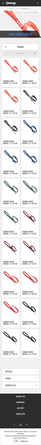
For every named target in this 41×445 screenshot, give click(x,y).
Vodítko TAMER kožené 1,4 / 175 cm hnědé (29, 233)
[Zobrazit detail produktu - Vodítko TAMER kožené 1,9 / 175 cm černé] (30, 97)
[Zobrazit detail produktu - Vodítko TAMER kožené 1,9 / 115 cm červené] (11, 97)
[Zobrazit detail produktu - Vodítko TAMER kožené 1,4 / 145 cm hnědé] (11, 247)
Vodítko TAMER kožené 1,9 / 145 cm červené (29, 83)
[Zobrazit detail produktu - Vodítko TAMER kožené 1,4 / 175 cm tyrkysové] (30, 127)
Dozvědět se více (24, 441)
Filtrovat (20, 47)
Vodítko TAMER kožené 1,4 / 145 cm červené (29, 293)
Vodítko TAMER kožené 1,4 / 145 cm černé (10, 354)
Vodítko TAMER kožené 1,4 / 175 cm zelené (10, 203)
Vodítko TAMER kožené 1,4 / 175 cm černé (29, 324)
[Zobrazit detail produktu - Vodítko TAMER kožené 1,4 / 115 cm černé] (30, 338)
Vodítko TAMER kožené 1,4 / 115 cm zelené (10, 233)
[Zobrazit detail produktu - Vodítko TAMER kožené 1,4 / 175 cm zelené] (11, 187)
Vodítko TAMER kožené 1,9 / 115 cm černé (10, 143)
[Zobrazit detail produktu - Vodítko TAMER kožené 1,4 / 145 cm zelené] (30, 187)
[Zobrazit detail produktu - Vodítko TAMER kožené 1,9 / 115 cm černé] (11, 127)
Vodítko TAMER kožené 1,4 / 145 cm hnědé (10, 263)
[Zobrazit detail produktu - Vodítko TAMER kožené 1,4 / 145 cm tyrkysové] (11, 157)
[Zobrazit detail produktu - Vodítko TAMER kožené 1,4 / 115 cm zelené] (11, 217)
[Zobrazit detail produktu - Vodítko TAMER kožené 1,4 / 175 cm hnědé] (30, 217)
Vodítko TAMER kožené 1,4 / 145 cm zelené (29, 203)
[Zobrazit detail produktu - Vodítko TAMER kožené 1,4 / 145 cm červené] (30, 278)
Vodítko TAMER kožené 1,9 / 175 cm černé (29, 113)
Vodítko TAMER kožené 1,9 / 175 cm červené (10, 83)
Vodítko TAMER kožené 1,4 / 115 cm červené (10, 324)
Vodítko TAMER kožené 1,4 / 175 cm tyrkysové (29, 143)
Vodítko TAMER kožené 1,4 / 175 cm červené (10, 293)
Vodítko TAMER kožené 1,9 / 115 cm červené (10, 113)
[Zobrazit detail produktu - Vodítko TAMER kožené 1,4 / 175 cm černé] (30, 308)
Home (11, 8)
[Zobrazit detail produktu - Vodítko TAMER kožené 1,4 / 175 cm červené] (11, 278)
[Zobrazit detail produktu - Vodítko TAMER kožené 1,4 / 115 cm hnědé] (30, 247)
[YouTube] (20, 424)
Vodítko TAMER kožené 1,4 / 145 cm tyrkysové (10, 173)
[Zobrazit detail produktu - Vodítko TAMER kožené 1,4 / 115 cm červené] (11, 308)
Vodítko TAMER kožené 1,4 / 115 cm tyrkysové (29, 173)
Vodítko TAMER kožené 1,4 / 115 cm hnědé (29, 263)
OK (16, 441)
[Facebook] (14, 424)
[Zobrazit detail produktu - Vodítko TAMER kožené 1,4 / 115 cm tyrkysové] (30, 157)
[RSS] (26, 424)
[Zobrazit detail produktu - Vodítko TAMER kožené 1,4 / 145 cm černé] (11, 338)
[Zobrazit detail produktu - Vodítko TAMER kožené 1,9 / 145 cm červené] (30, 67)
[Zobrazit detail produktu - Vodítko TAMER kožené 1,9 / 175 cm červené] (11, 67)
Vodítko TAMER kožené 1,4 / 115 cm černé (29, 354)
